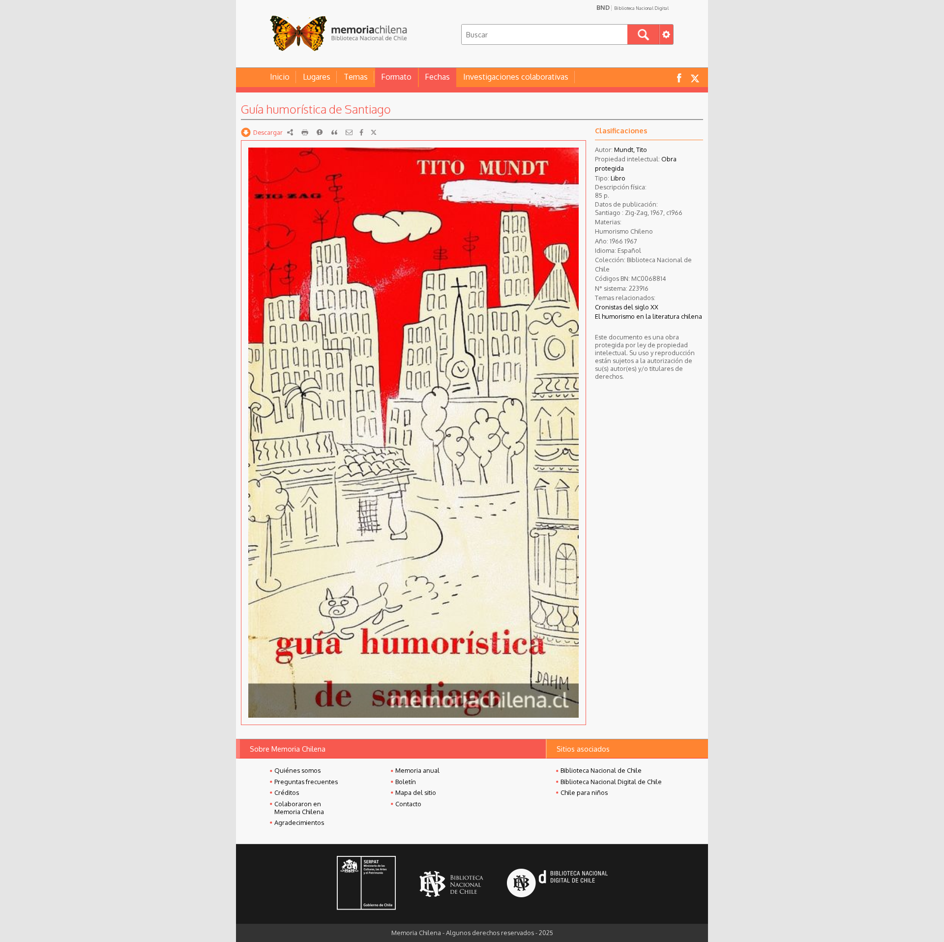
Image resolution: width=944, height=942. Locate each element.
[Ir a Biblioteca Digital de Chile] (557, 884)
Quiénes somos (297, 770)
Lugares (316, 77)
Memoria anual (417, 770)
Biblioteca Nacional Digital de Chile (611, 782)
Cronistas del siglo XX (626, 307)
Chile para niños (584, 792)
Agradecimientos (299, 822)
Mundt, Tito (630, 149)
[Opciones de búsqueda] (666, 34)
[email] (349, 132)
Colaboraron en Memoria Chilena (299, 808)
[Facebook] (361, 132)
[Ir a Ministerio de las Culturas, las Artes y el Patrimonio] (366, 884)
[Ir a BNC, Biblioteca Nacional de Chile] (451, 884)
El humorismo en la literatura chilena (648, 316)
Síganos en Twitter (694, 77)
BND (632, 7)
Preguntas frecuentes (306, 782)
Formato (396, 77)
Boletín (405, 782)
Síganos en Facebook (679, 77)
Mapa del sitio (415, 792)
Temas (356, 77)
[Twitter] (374, 132)
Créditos (286, 792)
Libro (618, 178)
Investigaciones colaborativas (515, 77)
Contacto (408, 804)
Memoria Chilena (338, 33)
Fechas (437, 77)
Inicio (280, 77)
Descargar (268, 132)
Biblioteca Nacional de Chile (601, 770)
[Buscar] (643, 34)
